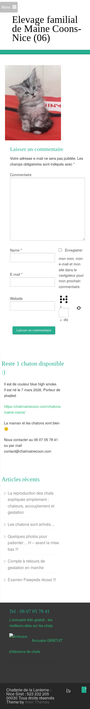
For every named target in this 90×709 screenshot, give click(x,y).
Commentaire (21, 174)
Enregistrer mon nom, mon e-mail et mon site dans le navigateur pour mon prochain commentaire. (71, 268)
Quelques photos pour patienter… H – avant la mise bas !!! (33, 542)
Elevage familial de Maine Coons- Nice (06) (46, 28)
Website (16, 298)
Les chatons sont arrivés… (31, 524)
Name (15, 250)
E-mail (15, 274)
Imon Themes (37, 702)
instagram (68, 690)
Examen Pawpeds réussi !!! (32, 579)
